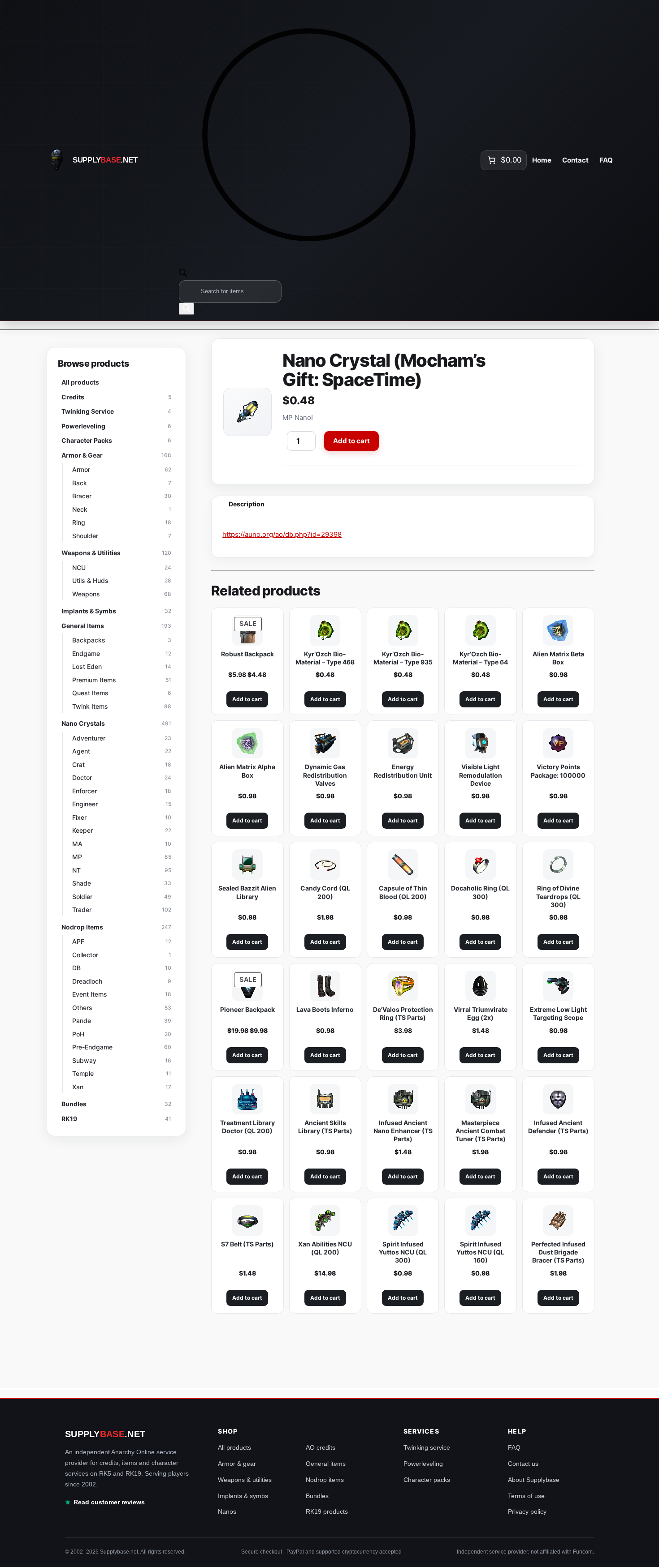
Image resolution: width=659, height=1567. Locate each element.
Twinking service (426, 1447)
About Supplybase (533, 1479)
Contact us (523, 1463)
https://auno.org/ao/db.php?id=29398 (282, 534)
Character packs (426, 1479)
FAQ (514, 1447)
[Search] (186, 309)
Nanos (227, 1511)
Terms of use (526, 1495)
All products (234, 1447)
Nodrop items (325, 1479)
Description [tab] (246, 504)
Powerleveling (423, 1463)
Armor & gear (237, 1463)
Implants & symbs (243, 1495)
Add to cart (351, 441)
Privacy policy (527, 1511)
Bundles (317, 1495)
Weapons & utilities (245, 1479)
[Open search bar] (183, 274)
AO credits (320, 1447)
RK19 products (327, 1511)
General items (326, 1463)
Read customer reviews (109, 1502)
